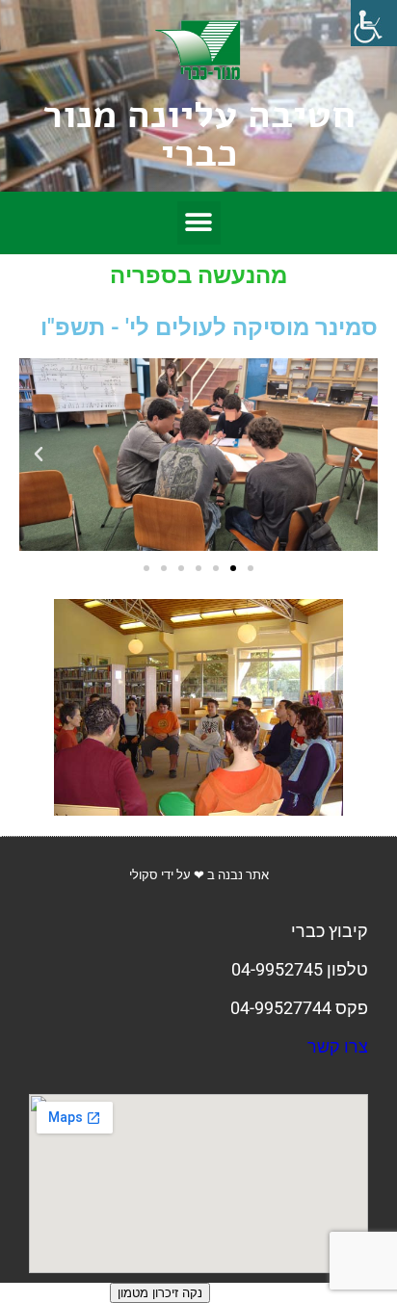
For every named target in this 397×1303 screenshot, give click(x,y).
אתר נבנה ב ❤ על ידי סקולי (199, 875)
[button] (199, 223)
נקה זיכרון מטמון (160, 1293)
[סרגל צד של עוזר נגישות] (374, 23)
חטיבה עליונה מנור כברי (199, 134)
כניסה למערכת (45, 1292)
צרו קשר (337, 1046)
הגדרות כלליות (258, 1292)
